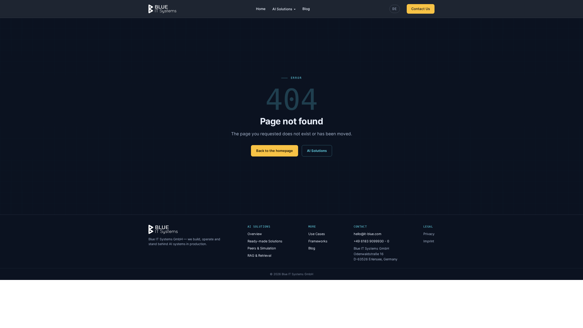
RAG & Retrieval (259, 255)
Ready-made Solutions (265, 241)
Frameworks (317, 241)
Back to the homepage (274, 151)
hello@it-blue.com (367, 234)
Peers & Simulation (262, 248)
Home (261, 9)
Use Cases (316, 234)
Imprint (428, 241)
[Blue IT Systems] (162, 9)
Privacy (429, 234)
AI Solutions (282, 9)
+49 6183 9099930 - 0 (371, 241)
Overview (255, 234)
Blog (306, 9)
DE (394, 9)
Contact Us (420, 9)
